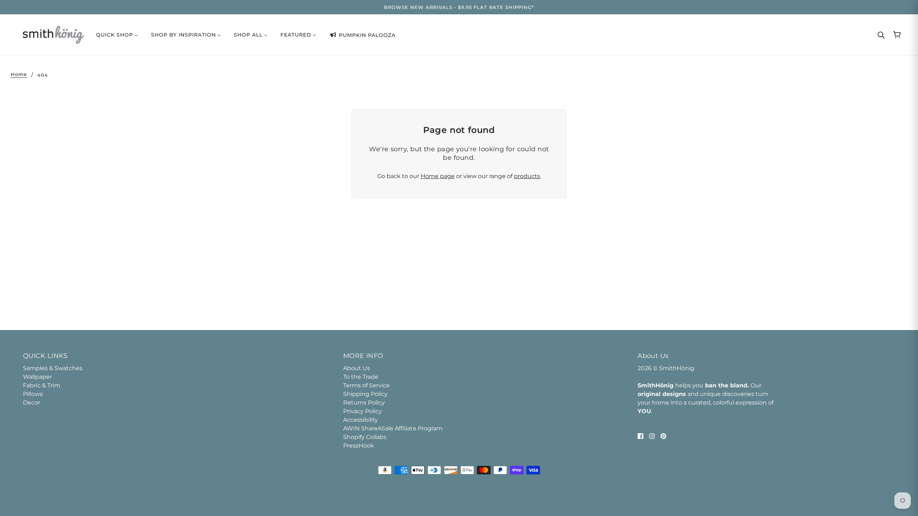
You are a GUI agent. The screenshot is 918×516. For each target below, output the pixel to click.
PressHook (358, 445)
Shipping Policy (365, 394)
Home (19, 74)
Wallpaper (37, 376)
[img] (640, 436)
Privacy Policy (362, 411)
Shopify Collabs (365, 437)
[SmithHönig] (53, 34)
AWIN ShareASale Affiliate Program (393, 428)
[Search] (881, 35)
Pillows (33, 394)
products (527, 176)
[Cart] (897, 34)
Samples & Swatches (52, 368)
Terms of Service (366, 385)
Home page (438, 176)
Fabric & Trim (41, 385)
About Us (356, 368)
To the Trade (360, 376)
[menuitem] (117, 34)
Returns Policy (364, 402)
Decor (31, 402)
